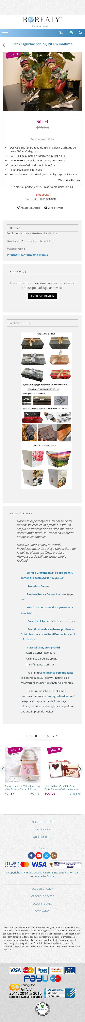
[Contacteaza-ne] (61, 33)
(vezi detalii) (58, 578)
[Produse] (5, 34)
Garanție (40, 621)
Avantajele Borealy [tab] (21, 513)
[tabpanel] (42, 81)
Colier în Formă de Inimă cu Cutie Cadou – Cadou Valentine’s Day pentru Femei (62, 788)
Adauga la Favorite (30, 207)
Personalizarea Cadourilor (43, 594)
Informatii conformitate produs (27, 255)
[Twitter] (46, 855)
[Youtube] (38, 855)
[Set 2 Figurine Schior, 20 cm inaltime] (42, 81)
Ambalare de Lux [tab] (20, 323)
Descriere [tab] (15, 228)
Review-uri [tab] (18, 271)
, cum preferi (43, 647)
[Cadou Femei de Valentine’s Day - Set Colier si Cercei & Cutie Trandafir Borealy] (23, 765)
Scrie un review (42, 295)
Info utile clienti (42, 822)
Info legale (42, 829)
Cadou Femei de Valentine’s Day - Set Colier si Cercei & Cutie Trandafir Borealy (22, 788)
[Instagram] (53, 855)
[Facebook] (31, 855)
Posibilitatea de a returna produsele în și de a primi (48, 634)
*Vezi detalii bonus (69, 180)
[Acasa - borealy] (42, 22)
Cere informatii (55, 207)
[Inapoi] (3, 45)
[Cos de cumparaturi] (71, 33)
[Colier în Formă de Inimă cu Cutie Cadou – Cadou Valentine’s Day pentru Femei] (62, 765)
